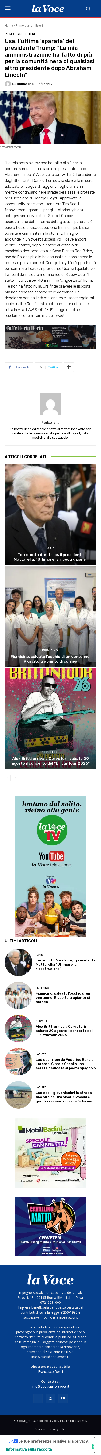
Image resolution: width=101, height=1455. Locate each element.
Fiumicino (50, 650)
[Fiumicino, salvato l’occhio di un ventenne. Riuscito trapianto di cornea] (50, 616)
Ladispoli (42, 1054)
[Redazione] (8, 84)
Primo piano (24, 25)
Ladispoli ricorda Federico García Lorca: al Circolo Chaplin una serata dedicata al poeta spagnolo (66, 1064)
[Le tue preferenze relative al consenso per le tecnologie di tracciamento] (92, 1446)
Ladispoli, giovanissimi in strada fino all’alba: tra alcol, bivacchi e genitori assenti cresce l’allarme (64, 1097)
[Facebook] (38, 1398)
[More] (69, 367)
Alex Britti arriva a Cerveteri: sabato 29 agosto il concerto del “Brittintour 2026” (51, 761)
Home (9, 25)
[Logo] (48, 8)
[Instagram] (50, 1398)
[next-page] (15, 778)
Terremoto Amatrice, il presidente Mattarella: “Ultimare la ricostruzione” (50, 557)
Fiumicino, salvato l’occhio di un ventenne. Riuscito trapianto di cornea (50, 659)
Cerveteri (49, 752)
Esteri (39, 25)
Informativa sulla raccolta (29, 1449)
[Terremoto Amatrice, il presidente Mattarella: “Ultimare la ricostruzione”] (50, 514)
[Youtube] (63, 1398)
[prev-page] (8, 778)
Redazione (25, 83)
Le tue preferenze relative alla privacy (53, 1441)
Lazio (50, 548)
